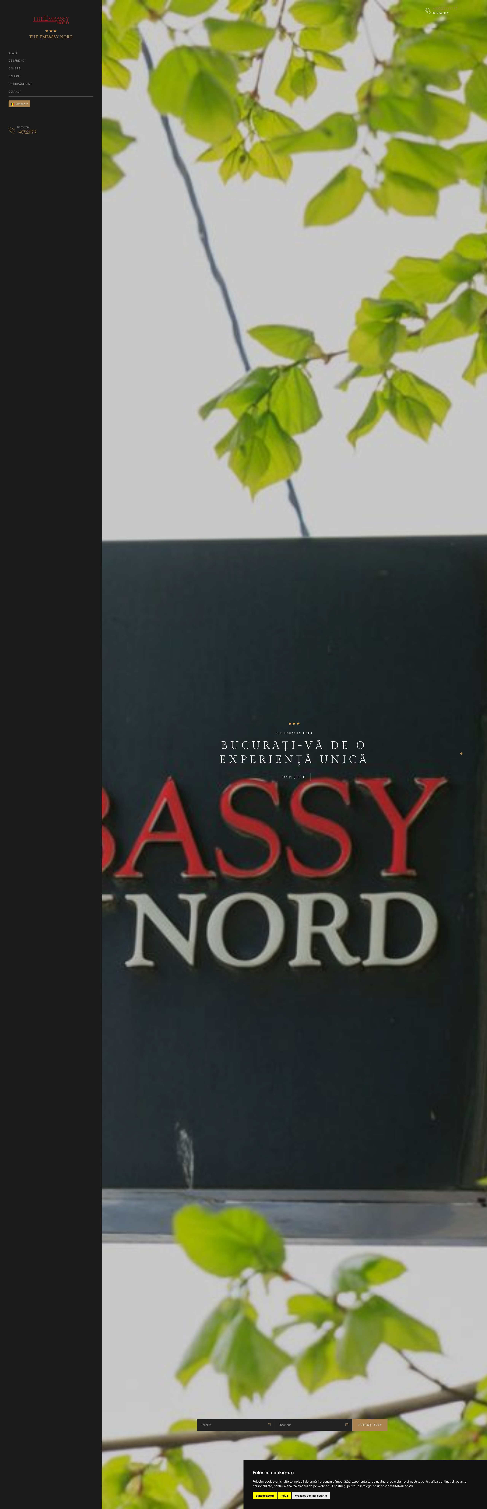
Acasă (13, 53)
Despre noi (17, 60)
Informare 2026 (20, 84)
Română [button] (20, 104)
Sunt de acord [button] (265, 1495)
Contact (15, 91)
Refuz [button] (284, 1495)
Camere (14, 68)
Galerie (15, 76)
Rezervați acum (370, 1424)
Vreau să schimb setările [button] (311, 1495)
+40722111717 (26, 131)
